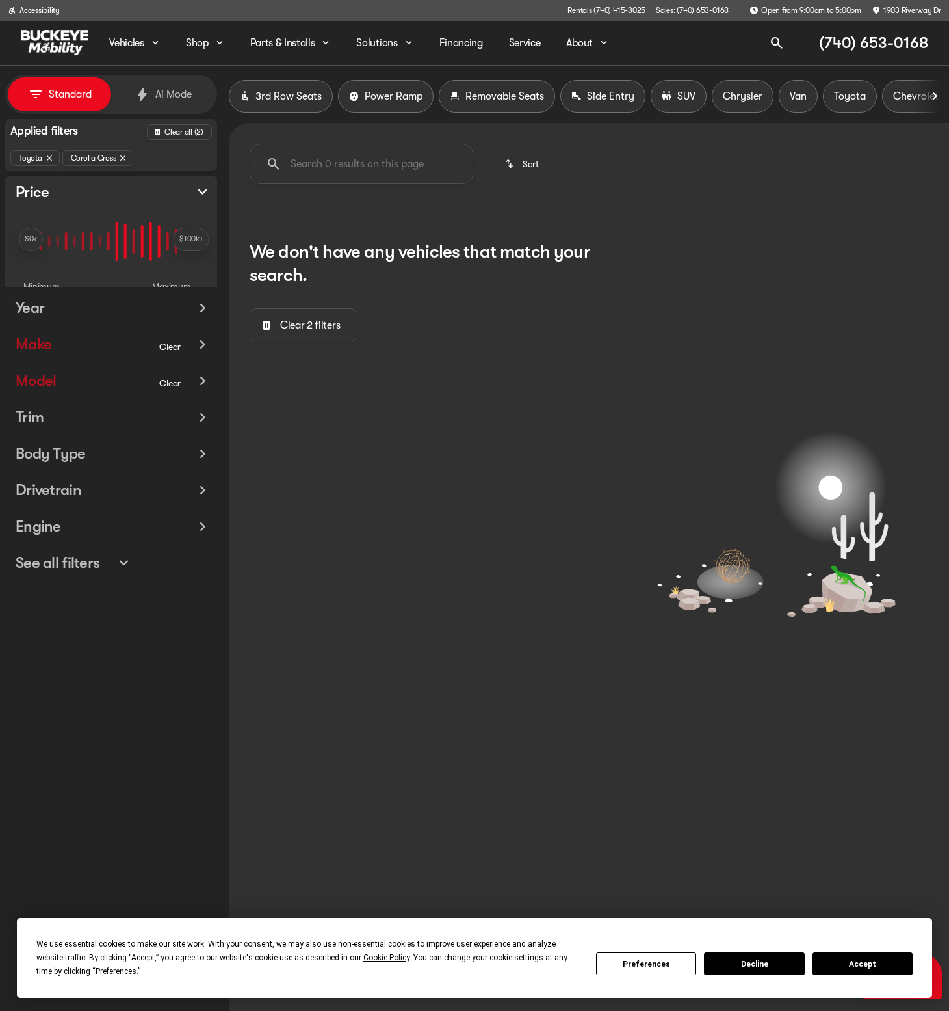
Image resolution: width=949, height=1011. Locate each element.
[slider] (31, 239)
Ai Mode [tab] (173, 94)
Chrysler (742, 96)
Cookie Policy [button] (386, 957)
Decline (754, 964)
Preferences (646, 964)
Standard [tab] (70, 94)
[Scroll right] (934, 96)
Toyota (850, 96)
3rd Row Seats (288, 96)
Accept (862, 964)
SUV (686, 96)
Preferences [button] (116, 971)
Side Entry (610, 96)
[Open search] (776, 43)
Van (798, 96)
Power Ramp (393, 96)
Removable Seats (504, 96)
